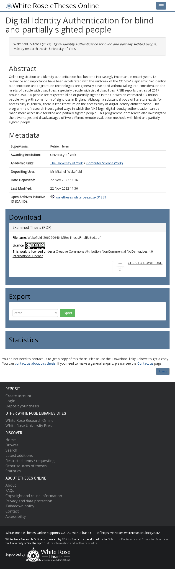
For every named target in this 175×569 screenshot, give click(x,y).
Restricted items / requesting (30, 460)
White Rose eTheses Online (56, 5)
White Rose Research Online (29, 420)
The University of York (66, 163)
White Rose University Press (29, 425)
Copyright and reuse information (33, 495)
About (10, 485)
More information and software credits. (72, 543)
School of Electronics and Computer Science (136, 539)
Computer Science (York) (104, 163)
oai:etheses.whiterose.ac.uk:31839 (81, 197)
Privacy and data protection (28, 500)
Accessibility (15, 516)
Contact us (145, 363)
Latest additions (19, 455)
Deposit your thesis (22, 406)
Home (10, 439)
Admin (163, 371)
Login (10, 400)
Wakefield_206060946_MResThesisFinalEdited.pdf (64, 237)
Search (11, 450)
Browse (11, 444)
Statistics (13, 470)
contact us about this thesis (35, 363)
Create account (18, 395)
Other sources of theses (26, 465)
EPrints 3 (67, 539)
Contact (12, 511)
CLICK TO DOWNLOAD (145, 263)
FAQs (9, 490)
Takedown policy (19, 505)
